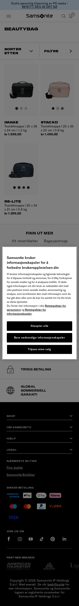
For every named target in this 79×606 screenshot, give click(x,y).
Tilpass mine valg (39, 349)
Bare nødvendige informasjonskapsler (39, 337)
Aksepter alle (39, 325)
